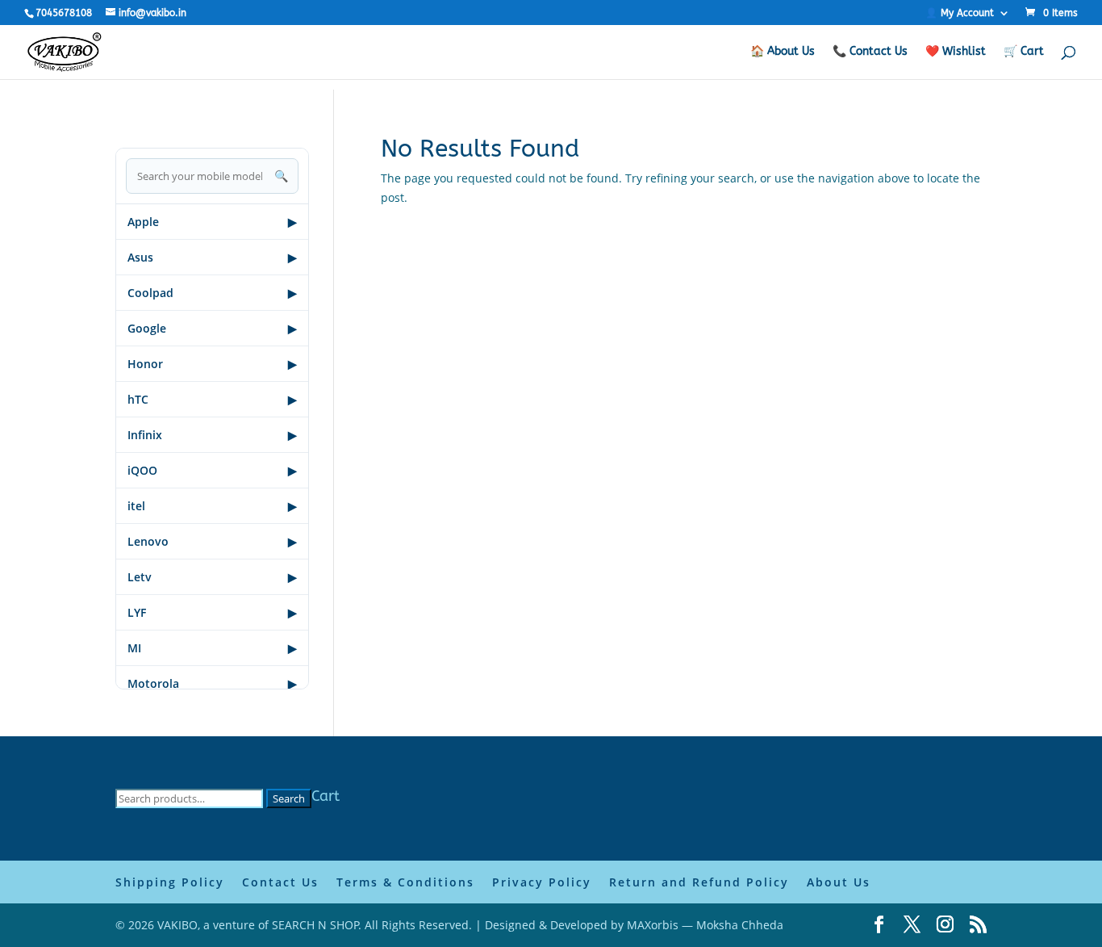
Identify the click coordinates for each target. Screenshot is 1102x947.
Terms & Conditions (405, 882)
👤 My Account (959, 13)
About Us (838, 882)
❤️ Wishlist (955, 52)
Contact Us (280, 882)
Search (289, 798)
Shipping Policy (169, 882)
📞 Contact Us (870, 52)
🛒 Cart (1024, 52)
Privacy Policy (541, 882)
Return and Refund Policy (699, 882)
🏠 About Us (782, 52)
